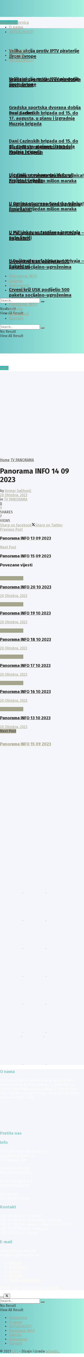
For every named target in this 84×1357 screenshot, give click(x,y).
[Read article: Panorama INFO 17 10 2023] (42, 652)
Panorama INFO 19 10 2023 (25, 613)
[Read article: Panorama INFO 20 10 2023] (42, 574)
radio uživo (9, 22)
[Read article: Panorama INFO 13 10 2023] (42, 705)
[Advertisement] (42, 413)
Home (5, 460)
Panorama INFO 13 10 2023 (25, 717)
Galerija (16, 309)
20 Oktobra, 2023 (13, 495)
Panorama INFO (23, 304)
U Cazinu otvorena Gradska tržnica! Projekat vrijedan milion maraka (46, 178)
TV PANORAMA (22, 460)
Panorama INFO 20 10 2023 (25, 587)
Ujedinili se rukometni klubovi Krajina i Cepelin (40, 177)
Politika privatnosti (24, 1280)
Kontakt (16, 318)
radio (4, 368)
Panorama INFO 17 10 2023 (25, 665)
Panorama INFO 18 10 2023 (25, 639)
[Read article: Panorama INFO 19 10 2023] (42, 600)
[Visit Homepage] (34, 15)
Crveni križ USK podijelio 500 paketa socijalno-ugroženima (40, 264)
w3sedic (52, 1288)
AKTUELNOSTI (21, 60)
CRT (15, 1288)
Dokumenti (19, 285)
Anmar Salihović (18, 491)
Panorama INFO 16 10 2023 (25, 691)
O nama (16, 55)
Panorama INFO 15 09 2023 (25, 744)
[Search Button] (42, 301)
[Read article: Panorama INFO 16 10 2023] (42, 679)
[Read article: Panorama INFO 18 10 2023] (42, 626)
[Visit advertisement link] (11, 891)
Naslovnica (19, 22)
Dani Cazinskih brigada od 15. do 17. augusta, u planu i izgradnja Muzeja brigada (43, 118)
